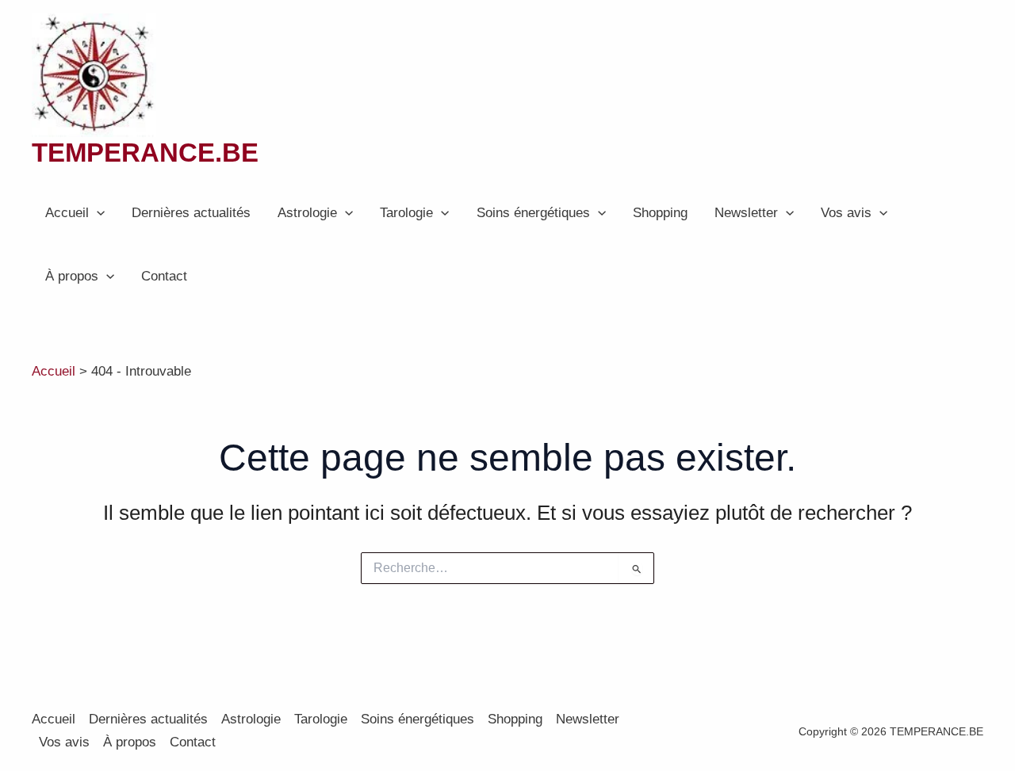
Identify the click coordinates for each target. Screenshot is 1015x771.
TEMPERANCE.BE (145, 152)
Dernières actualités (191, 212)
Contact (164, 276)
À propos (71, 276)
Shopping (660, 212)
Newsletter (746, 212)
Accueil (67, 212)
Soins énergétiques (533, 212)
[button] (97, 213)
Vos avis (846, 212)
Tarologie (406, 212)
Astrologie (307, 212)
